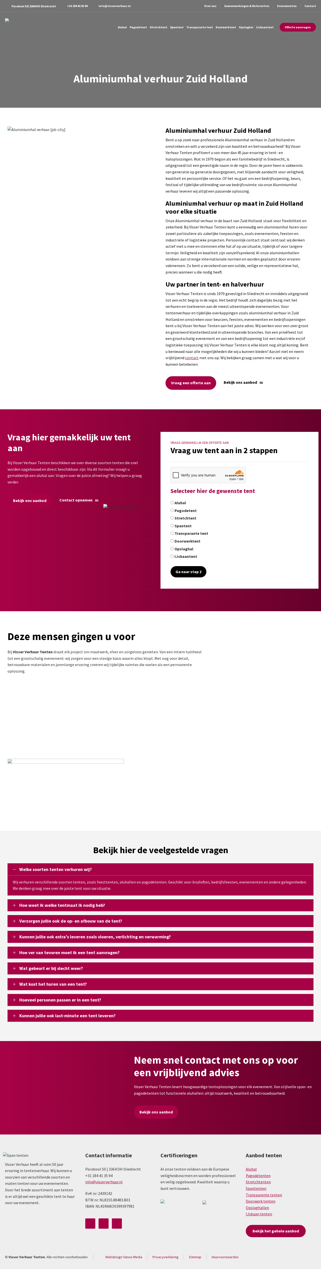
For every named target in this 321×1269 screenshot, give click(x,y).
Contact (310, 6)
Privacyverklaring (165, 1257)
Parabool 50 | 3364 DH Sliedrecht (34, 6)
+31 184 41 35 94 (77, 6)
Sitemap (195, 1257)
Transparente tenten (264, 1194)
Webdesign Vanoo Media (123, 1257)
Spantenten (256, 1188)
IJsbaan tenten (259, 1213)
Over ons (210, 6)
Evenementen (287, 6)
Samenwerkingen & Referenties (246, 6)
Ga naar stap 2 (188, 571)
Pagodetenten (258, 1175)
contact (192, 357)
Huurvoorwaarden (225, 1257)
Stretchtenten (258, 1181)
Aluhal (251, 1169)
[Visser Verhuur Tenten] (14, 27)
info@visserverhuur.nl (115, 6)
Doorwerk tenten (260, 1201)
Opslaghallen (257, 1207)
